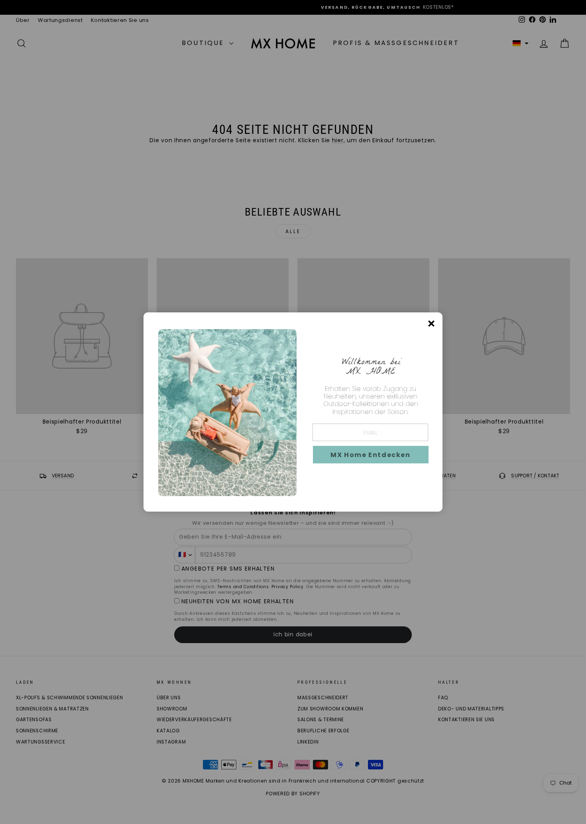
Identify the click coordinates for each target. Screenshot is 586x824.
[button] (371, 454)
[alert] (293, 412)
